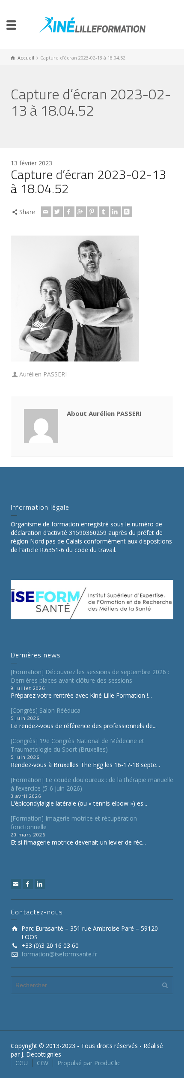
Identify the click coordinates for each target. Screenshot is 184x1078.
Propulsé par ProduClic (88, 1063)
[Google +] (81, 211)
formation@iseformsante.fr (59, 954)
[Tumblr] (104, 211)
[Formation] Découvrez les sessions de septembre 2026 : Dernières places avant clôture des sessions (90, 676)
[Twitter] (58, 211)
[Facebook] (69, 211)
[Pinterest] (92, 211)
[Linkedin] (115, 211)
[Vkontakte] (127, 211)
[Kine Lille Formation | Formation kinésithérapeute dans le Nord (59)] (92, 24)
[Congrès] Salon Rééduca (45, 710)
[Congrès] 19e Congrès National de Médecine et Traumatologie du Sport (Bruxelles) (77, 745)
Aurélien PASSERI (43, 374)
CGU (21, 1063)
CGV (42, 1063)
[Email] (46, 211)
